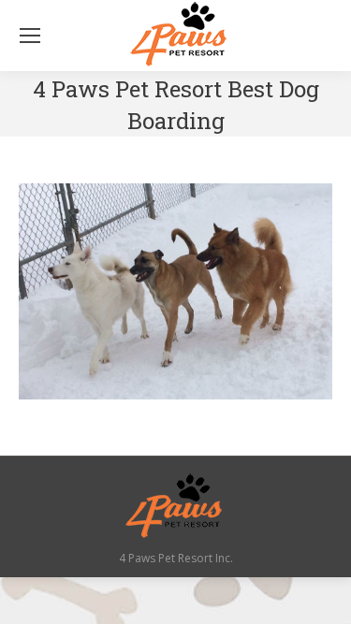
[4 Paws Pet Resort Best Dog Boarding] (175, 291)
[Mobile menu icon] (30, 35)
